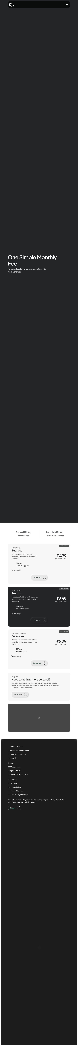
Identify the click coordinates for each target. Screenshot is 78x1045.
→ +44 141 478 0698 (15, 747)
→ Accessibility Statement (18, 795)
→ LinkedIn (12, 758)
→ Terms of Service (15, 791)
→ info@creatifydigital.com (18, 750)
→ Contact (12, 779)
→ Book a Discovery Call (17, 754)
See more (16, 570)
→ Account (12, 783)
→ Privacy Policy (14, 787)
